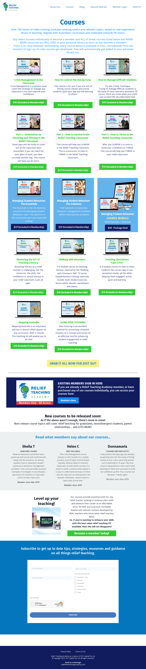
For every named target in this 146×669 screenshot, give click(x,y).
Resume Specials (99, 6)
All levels (80, 586)
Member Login (120, 6)
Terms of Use (80, 651)
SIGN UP (137, 6)
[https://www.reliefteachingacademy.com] (10, 7)
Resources (55, 6)
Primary (79, 580)
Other (79, 592)
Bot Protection (34, 598)
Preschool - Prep (82, 577)
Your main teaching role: (82, 574)
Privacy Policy (66, 651)
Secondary (80, 583)
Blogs (82, 6)
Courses (70, 6)
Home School (81, 589)
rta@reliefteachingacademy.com (73, 664)
